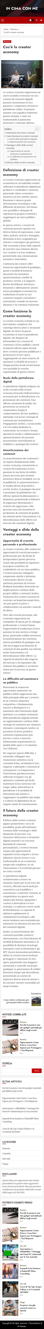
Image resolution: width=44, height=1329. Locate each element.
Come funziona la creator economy (22, 136)
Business (7, 41)
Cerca (7, 1063)
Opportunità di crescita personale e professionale (21, 152)
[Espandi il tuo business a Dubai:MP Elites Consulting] (10, 1271)
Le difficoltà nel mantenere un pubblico (23, 157)
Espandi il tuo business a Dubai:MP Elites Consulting (30, 1271)
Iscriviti (41, 20)
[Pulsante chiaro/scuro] (31, 20)
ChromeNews (34, 1323)
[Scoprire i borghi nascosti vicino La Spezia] (10, 1308)
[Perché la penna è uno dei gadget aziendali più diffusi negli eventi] (10, 1027)
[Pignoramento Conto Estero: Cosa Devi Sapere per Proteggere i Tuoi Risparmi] (10, 1046)
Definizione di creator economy (20, 132)
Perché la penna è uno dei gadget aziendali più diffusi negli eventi (31, 1028)
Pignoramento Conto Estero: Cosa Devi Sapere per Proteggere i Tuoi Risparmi (31, 1046)
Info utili (6, 1158)
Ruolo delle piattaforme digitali (23, 139)
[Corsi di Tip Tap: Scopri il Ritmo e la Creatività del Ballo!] (10, 1289)
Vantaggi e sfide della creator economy (19, 146)
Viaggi (5, 1164)
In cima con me (22, 8)
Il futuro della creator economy (20, 162)
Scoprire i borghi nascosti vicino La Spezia (28, 1308)
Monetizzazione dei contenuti (22, 142)
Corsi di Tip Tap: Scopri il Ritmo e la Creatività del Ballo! (30, 1289)
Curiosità (6, 1153)
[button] (2, 20)
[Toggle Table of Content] (35, 129)
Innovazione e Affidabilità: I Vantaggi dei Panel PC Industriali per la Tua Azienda (30, 1253)
